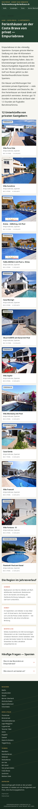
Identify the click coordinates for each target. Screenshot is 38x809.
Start (4, 16)
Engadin (5, 735)
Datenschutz (5, 796)
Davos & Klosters (8, 740)
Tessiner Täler (7, 729)
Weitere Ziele (6, 776)
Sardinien (5, 773)
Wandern (5, 751)
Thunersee (5, 715)
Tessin (22, 8)
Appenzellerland (7, 704)
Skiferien (5, 757)
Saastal (4, 737)
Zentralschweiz (7, 701)
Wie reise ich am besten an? (19, 671)
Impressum (5, 794)
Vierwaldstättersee (8, 721)
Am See (4, 762)
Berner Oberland (8, 698)
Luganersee (6, 726)
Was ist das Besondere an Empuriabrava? (19, 662)
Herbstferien (6, 760)
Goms (4, 732)
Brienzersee (6, 718)
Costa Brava (6, 771)
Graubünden (13, 8)
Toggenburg (6, 743)
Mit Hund (5, 765)
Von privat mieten (8, 768)
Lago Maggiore (7, 724)
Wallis (4, 8)
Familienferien (7, 754)
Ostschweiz (6, 707)
